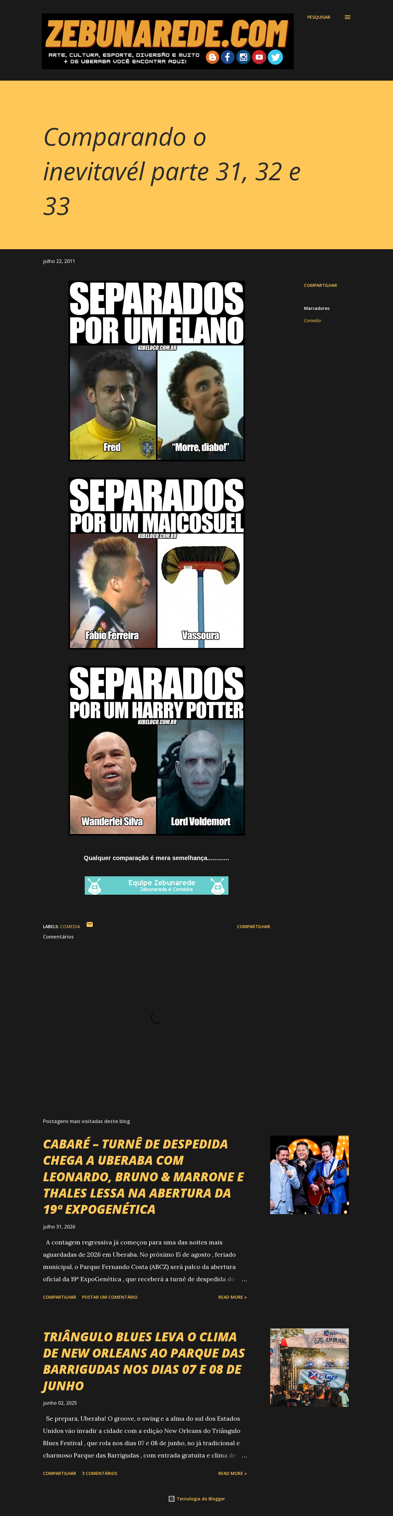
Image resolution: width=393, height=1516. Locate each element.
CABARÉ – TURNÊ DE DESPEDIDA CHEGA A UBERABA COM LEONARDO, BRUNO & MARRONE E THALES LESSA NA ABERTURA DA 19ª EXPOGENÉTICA (143, 1176)
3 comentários (99, 1473)
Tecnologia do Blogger (200, 1499)
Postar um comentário (110, 1297)
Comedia (312, 320)
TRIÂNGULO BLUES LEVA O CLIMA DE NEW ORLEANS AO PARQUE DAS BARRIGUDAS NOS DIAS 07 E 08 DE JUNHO (144, 1361)
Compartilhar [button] (320, 285)
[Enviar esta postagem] (89, 926)
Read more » (232, 1297)
